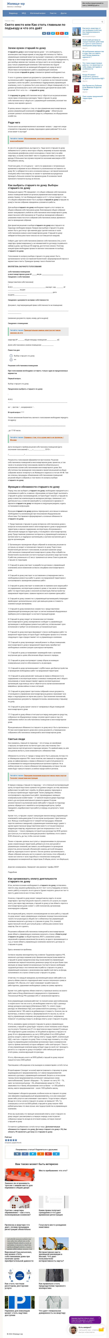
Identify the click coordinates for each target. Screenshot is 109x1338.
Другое (64, 13)
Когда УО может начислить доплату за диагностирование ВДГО (93, 77)
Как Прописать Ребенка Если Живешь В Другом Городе (92, 87)
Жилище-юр (16, 3)
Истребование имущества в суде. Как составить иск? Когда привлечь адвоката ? (93, 54)
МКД (24, 13)
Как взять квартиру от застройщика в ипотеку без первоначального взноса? (92, 31)
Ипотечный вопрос (38, 13)
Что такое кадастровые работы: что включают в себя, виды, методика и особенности (92, 66)
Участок (53, 13)
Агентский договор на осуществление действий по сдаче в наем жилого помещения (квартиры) (93, 43)
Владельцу (13, 13)
